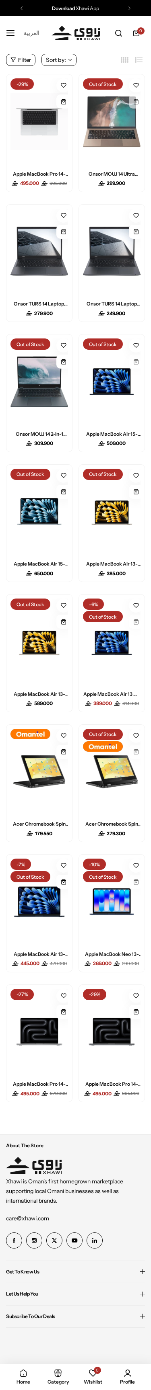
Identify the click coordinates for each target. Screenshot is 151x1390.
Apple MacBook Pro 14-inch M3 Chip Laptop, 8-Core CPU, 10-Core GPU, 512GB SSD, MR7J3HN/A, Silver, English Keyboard (39, 1084)
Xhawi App (75, 8)
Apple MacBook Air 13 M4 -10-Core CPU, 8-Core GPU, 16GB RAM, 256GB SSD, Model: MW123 (112, 694)
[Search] (118, 33)
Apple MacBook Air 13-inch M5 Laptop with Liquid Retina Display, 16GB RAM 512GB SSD (39, 954)
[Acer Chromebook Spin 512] (112, 772)
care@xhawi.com (27, 1218)
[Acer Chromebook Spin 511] (39, 772)
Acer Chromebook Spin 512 (111, 824)
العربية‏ (31, 33)
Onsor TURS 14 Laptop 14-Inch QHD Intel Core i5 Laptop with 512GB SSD (111, 304)
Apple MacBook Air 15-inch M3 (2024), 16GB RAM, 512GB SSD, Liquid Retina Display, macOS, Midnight (112, 434)
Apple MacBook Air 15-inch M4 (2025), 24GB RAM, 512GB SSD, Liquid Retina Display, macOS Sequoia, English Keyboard (39, 564)
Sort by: (56, 60)
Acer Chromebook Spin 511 (39, 824)
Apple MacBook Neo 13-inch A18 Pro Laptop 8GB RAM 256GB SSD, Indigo (112, 954)
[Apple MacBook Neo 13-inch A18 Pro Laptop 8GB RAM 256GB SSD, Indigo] (112, 902)
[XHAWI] (76, 33)
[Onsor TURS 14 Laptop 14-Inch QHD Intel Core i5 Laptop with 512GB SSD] (112, 252)
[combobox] (31, 33)
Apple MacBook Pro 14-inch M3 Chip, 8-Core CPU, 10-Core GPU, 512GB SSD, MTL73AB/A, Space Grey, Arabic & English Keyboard (112, 1084)
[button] (22, 8)
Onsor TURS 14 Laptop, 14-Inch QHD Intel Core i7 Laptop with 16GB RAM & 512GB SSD (39, 304)
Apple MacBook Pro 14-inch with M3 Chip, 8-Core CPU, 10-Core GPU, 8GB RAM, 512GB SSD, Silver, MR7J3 (39, 174)
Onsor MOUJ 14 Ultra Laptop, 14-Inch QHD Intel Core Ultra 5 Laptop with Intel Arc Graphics (112, 174)
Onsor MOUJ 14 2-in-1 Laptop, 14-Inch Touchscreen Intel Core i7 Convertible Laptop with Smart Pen (39, 434)
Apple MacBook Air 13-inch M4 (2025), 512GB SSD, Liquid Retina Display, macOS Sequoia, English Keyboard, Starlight (39, 694)
